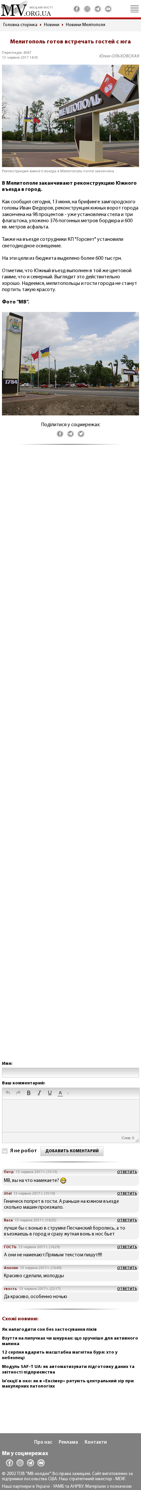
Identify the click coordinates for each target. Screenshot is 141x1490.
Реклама (68, 1442)
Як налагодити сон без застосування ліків (49, 1329)
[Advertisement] (70, 759)
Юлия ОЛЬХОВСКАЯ (119, 56)
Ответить (127, 1172)
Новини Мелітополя (85, 25)
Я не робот (23, 1151)
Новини (51, 25)
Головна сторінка (20, 25)
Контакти (96, 1442)
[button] (8, 1093)
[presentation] (7, 1093)
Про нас (43, 1442)
